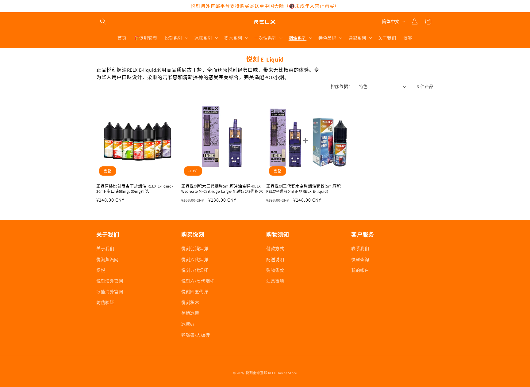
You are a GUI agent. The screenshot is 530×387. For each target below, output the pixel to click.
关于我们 (105, 248)
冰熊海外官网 (109, 291)
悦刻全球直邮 (256, 373)
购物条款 (275, 270)
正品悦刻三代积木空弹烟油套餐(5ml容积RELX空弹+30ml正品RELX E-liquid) (303, 189)
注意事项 (275, 281)
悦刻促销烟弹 (194, 248)
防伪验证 (105, 302)
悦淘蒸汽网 (107, 259)
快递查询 (360, 259)
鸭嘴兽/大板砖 (195, 335)
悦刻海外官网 (109, 281)
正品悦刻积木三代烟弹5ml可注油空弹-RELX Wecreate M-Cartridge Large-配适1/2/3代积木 (222, 189)
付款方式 (275, 248)
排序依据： (342, 86)
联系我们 (360, 248)
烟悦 (100, 270)
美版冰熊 (190, 313)
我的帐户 (360, 270)
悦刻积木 (190, 302)
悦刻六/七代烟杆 (197, 281)
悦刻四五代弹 (194, 291)
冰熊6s (187, 324)
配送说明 (275, 259)
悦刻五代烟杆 (194, 270)
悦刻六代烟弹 (194, 259)
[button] (103, 21)
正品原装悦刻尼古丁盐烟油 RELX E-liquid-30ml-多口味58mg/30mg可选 (134, 189)
